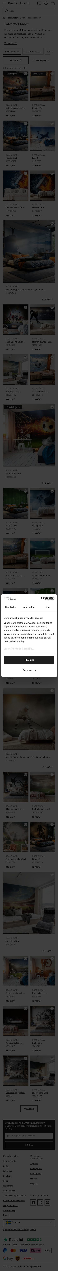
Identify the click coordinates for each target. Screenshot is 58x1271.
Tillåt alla (29, 660)
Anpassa (27, 670)
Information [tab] (29, 607)
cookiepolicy (26, 648)
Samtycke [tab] (10, 607)
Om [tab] (47, 607)
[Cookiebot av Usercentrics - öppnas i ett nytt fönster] (41, 598)
